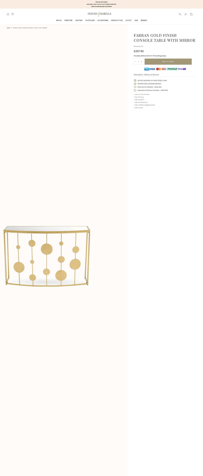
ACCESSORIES (103, 20)
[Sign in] (185, 14)
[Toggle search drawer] (180, 14)
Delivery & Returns (151, 75)
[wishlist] (12, 14)
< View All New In (139, 100)
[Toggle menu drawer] (8, 14)
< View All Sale (138, 108)
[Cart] (191, 14)
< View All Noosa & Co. (141, 102)
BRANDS (144, 20)
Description (138, 75)
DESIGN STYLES (117, 20)
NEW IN (59, 20)
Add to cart (168, 62)
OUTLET (129, 20)
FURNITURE (68, 20)
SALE (136, 20)
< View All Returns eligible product (144, 105)
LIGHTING (78, 20)
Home (8, 28)
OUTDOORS (90, 20)
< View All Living (139, 97)
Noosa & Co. (139, 46)
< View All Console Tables (142, 94)
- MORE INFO (157, 87)
